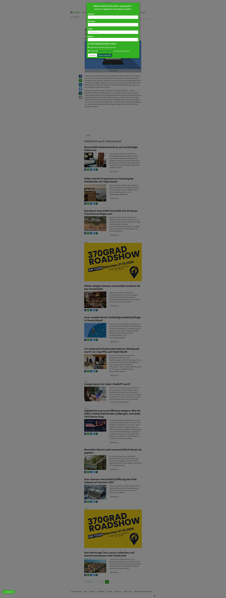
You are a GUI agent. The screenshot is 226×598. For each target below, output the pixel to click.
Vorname (91, 14)
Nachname (91, 21)
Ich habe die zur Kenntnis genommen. (110, 51)
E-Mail (90, 29)
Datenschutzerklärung (105, 51)
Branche (90, 36)
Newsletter (10, 592)
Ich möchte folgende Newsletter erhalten (102, 44)
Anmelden (92, 55)
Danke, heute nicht (105, 55)
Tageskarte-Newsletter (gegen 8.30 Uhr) (103, 47)
